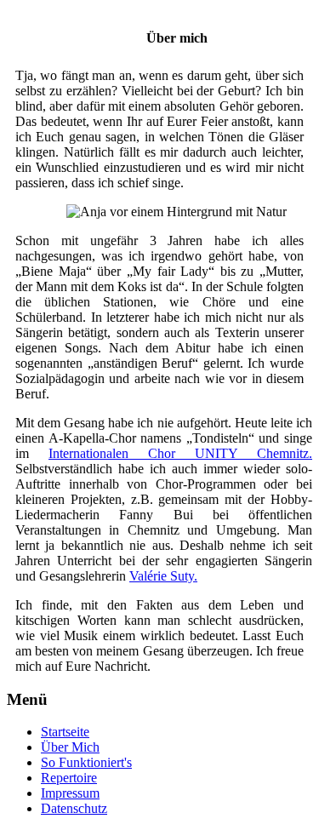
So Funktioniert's (86, 762)
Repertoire (69, 777)
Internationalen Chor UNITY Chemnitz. (180, 453)
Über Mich (70, 747)
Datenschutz (74, 808)
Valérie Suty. (163, 576)
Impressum (70, 793)
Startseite (65, 731)
